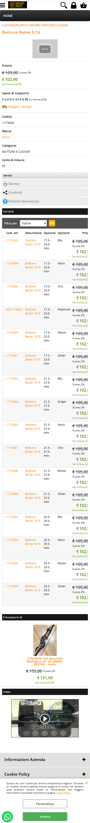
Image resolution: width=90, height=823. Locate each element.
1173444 (12, 402)
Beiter (6, 137)
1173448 (12, 471)
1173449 (12, 494)
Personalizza (45, 804)
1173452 (12, 517)
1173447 (12, 448)
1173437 (12, 355)
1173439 (12, 332)
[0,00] (84, 5)
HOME (8, 16)
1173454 (12, 540)
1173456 (12, 563)
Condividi (15, 192)
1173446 (12, 286)
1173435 (12, 240)
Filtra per (11, 223)
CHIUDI (86, 783)
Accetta (45, 817)
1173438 (12, 263)
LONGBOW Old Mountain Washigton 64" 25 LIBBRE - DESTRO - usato (45, 661)
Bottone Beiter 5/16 (32, 242)
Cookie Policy (63, 792)
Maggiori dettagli (20, 107)
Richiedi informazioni (23, 201)
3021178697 (14, 309)
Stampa (13, 183)
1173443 (12, 378)
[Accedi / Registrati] (74, 5)
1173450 (12, 586)
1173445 (12, 425)
